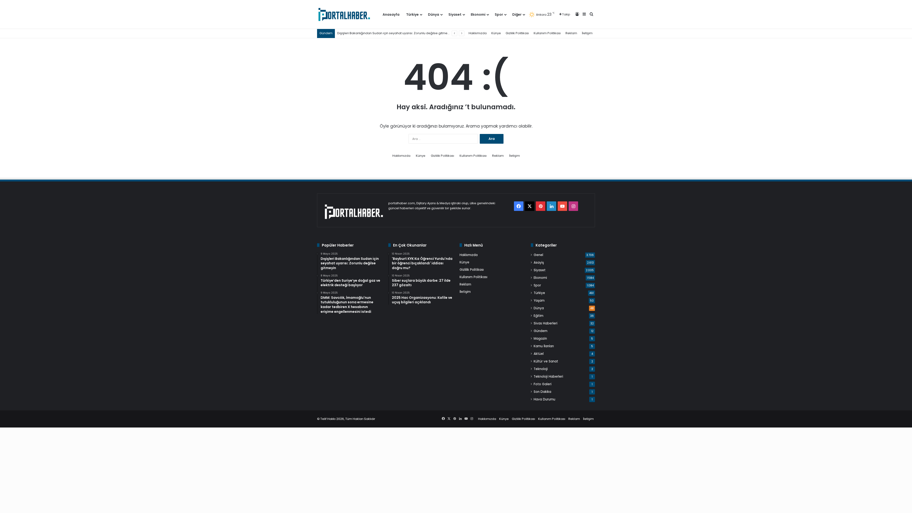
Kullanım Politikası (547, 33)
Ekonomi (478, 14)
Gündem (540, 331)
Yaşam (539, 300)
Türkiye (412, 14)
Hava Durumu (544, 399)
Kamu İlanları (544, 346)
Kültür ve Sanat (546, 361)
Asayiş (539, 262)
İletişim (587, 33)
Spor (499, 14)
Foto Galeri (542, 384)
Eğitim (538, 316)
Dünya (433, 14)
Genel (538, 255)
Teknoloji (541, 369)
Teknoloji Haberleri (548, 376)
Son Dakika (542, 392)
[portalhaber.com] (343, 14)
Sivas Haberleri (545, 323)
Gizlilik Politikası (517, 33)
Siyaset (454, 14)
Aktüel (539, 354)
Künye (496, 33)
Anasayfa (391, 14)
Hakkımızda (478, 33)
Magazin (540, 338)
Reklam (571, 33)
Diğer (517, 14)
